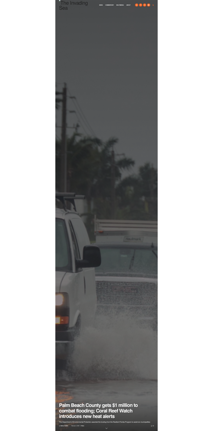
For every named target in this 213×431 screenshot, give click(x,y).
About (128, 5)
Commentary (109, 5)
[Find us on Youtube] (148, 4)
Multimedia (120, 5)
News (101, 5)
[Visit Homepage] (75, 5)
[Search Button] (153, 5)
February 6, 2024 (75, 426)
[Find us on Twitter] (136, 4)
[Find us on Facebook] (140, 4)
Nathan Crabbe (64, 426)
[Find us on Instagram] (144, 4)
